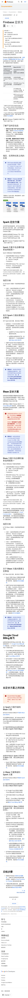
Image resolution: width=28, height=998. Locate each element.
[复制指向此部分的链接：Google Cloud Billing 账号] (16, 638)
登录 (25, 1)
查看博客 (3, 938)
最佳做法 (17, 191)
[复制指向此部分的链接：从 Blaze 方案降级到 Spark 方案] (14, 775)
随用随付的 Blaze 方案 (17, 59)
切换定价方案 (12, 371)
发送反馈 (7, 18)
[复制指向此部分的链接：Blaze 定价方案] (20, 392)
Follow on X (3, 942)
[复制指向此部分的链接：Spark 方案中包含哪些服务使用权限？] (16, 250)
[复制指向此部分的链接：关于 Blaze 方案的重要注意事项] (10, 571)
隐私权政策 (7, 991)
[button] (14, 120)
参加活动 (3, 947)
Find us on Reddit (5, 940)
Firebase (5, 12)
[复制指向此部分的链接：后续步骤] (14, 872)
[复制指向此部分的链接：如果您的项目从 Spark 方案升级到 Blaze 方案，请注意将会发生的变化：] (10, 759)
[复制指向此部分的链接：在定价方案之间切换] (4, 691)
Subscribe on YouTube (6, 945)
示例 (2, 926)
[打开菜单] (2, 2)
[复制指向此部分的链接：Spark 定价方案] (21, 222)
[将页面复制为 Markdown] (12, 26)
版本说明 (3, 961)
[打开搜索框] (19, 2)
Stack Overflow (5, 956)
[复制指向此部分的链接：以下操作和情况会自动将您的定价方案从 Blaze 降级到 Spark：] (4, 787)
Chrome (3, 977)
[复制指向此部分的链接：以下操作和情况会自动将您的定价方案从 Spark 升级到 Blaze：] (4, 731)
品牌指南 (3, 963)
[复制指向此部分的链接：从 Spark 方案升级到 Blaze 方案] (13, 709)
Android (3, 975)
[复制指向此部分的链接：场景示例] (12, 281)
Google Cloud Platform (6, 982)
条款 (2, 991)
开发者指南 (3, 922)
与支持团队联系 (5, 954)
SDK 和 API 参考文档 (6, 924)
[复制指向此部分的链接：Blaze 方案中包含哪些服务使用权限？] (16, 461)
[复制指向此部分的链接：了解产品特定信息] (20, 126)
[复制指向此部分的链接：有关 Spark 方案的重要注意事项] (10, 318)
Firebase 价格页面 (18, 130)
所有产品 (3, 985)
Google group (4, 958)
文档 (13, 656)
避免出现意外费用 (17, 887)
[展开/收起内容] (10, 30)
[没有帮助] (17, 15)
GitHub (3, 931)
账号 (7, 406)
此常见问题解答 (16, 613)
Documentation (6, 6)
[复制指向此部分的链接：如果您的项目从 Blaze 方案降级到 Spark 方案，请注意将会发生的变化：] (10, 810)
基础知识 (20, 12)
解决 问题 (14, 802)
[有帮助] (14, 15)
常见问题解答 (10, 116)
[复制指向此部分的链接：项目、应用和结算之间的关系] (8, 158)
